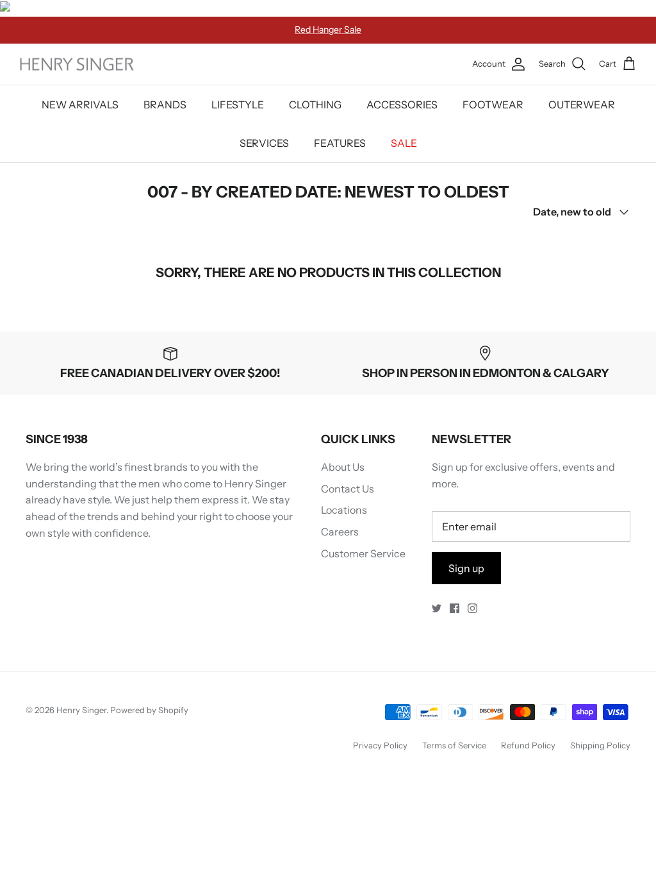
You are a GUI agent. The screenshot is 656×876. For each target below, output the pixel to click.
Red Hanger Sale (328, 29)
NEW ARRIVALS (80, 104)
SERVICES (264, 143)
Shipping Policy (600, 745)
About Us (343, 466)
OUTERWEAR (581, 104)
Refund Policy (528, 745)
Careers (340, 531)
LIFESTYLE (237, 104)
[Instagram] (472, 608)
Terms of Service (454, 745)
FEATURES (340, 143)
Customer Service (363, 553)
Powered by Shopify (149, 710)
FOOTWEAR (493, 104)
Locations (344, 509)
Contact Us (347, 488)
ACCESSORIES (402, 104)
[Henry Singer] (77, 64)
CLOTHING (315, 104)
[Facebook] (454, 608)
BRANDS (165, 104)
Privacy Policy (380, 745)
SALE (404, 143)
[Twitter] (436, 608)
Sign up (466, 568)
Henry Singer (81, 710)
